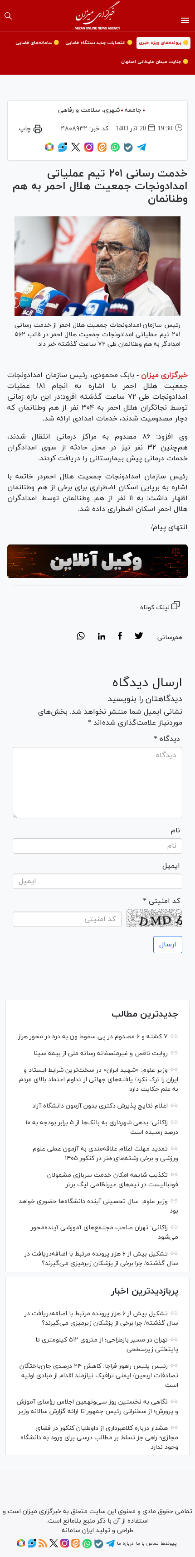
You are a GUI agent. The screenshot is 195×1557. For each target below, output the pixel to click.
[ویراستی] (62, 150)
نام (175, 831)
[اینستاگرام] (88, 150)
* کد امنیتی (161, 901)
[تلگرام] (141, 150)
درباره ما (125, 1543)
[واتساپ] (115, 150)
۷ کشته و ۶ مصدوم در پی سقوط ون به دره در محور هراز (93, 1036)
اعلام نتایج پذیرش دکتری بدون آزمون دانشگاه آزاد (100, 1106)
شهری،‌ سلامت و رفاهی (89, 110)
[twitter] (139, 637)
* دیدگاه (167, 739)
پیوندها (168, 1543)
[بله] (128, 150)
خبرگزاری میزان (164, 375)
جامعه (133, 110)
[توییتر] (75, 150)
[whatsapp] (81, 637)
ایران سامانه (78, 1530)
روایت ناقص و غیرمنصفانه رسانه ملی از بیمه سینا (101, 1053)
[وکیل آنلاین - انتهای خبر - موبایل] (97, 561)
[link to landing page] (98, 16)
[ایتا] (102, 150)
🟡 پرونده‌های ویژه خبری (163, 42)
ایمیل (171, 866)
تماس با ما (147, 1543)
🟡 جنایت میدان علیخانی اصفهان (154, 61)
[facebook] (120, 637)
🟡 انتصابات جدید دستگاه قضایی (98, 42)
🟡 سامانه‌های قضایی (37, 42)
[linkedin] (101, 637)
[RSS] (43, 1546)
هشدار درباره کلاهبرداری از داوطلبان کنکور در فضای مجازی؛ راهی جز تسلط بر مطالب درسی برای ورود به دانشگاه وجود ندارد (99, 1438)
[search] (8, 15)
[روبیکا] (49, 150)
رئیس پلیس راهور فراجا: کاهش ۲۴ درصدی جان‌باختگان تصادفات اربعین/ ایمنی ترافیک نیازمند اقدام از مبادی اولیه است (99, 1376)
